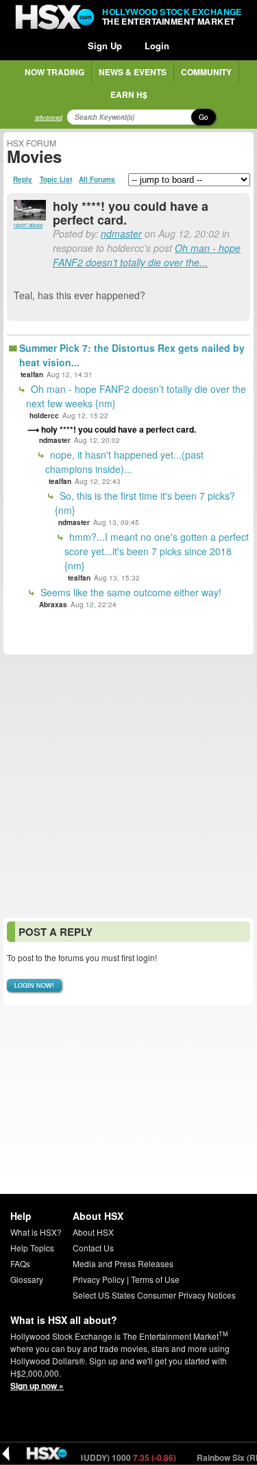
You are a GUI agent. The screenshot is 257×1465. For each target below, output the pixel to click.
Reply (22, 179)
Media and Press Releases (123, 1263)
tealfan (32, 374)
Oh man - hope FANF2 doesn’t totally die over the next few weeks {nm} (136, 396)
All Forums (97, 179)
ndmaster (121, 233)
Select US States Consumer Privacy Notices (154, 1295)
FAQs (20, 1263)
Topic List (56, 179)
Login (157, 45)
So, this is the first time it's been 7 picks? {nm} (145, 503)
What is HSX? (36, 1232)
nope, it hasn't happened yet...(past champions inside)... (124, 462)
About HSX (93, 1232)
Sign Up (105, 45)
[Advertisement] (128, 786)
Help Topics (32, 1247)
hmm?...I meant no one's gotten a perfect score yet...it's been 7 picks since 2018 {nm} (156, 551)
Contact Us (93, 1247)
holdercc (44, 415)
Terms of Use (155, 1279)
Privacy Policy (99, 1279)
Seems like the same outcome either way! (129, 592)
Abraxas (53, 604)
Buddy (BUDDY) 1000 (103, 1457)
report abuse (28, 225)
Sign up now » (37, 1385)
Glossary (26, 1279)
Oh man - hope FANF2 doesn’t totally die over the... (147, 255)
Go (203, 117)
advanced (48, 117)
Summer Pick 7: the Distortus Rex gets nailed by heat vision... (132, 355)
